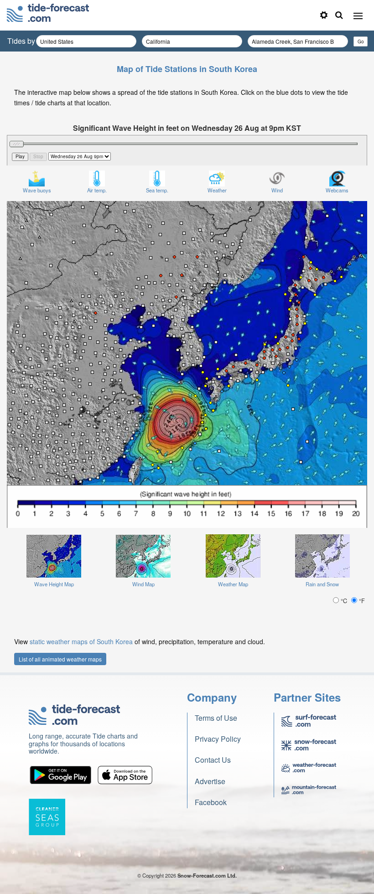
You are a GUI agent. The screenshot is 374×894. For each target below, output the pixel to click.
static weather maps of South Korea (81, 641)
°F (361, 600)
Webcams (337, 190)
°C (344, 600)
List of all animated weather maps (60, 659)
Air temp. (97, 190)
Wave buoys (37, 190)
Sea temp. (157, 190)
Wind (277, 190)
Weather (217, 190)
